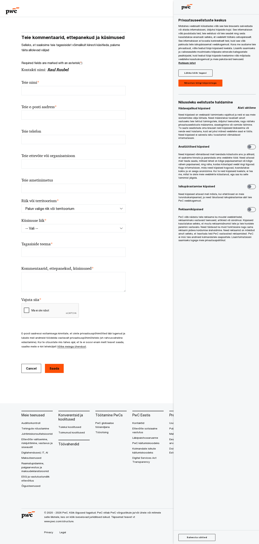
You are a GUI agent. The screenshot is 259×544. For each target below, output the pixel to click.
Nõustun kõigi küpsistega (200, 83)
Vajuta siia (31, 299)
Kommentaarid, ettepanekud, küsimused (57, 268)
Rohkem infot (187, 62)
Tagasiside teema (37, 244)
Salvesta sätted (197, 537)
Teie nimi (30, 82)
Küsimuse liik (33, 220)
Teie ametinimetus (37, 180)
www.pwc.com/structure (59, 521)
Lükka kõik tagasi (195, 73)
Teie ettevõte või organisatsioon (48, 155)
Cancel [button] (31, 368)
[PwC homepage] (12, 9)
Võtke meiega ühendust (71, 346)
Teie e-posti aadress (39, 106)
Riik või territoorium (40, 200)
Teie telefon (31, 131)
